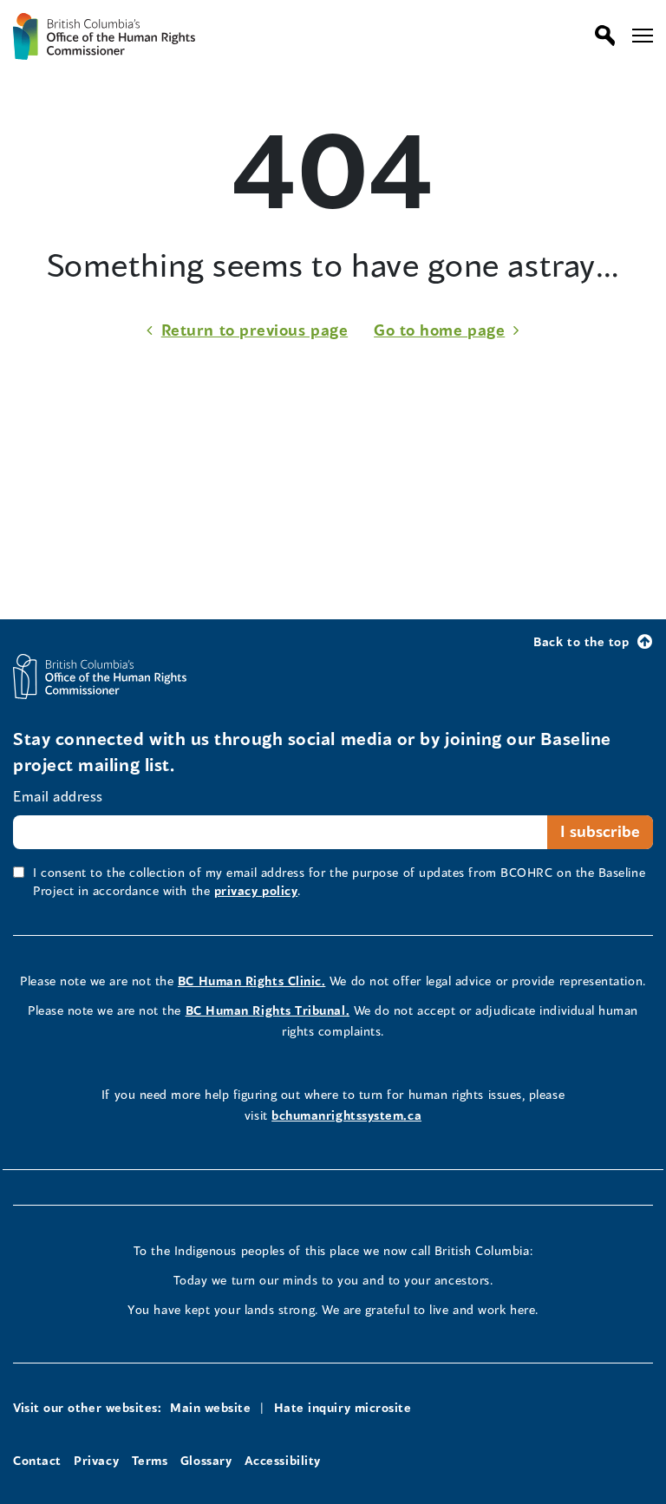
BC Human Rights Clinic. (251, 980)
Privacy (96, 1460)
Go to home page (439, 329)
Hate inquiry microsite (343, 1407)
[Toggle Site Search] (600, 35)
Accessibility (283, 1460)
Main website (210, 1407)
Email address (58, 796)
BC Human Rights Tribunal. (268, 1010)
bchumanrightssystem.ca (346, 1115)
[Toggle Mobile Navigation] (642, 36)
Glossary (206, 1460)
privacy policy (256, 890)
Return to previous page (254, 329)
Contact (37, 1460)
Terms (150, 1460)
